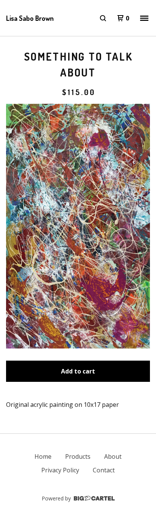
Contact (104, 470)
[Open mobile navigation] (144, 18)
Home (42, 456)
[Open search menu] (103, 18)
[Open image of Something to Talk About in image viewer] (78, 226)
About (113, 456)
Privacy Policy (60, 470)
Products (77, 456)
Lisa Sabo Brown (30, 18)
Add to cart (78, 371)
